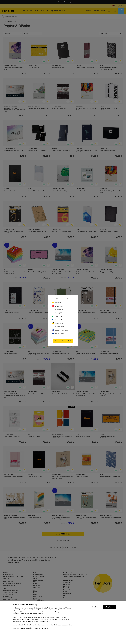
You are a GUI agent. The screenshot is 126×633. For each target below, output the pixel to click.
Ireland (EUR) (58, 316)
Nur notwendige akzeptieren (39, 628)
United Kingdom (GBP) (61, 330)
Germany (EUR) (59, 323)
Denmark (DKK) (59, 309)
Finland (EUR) (58, 313)
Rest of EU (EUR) (59, 333)
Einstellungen (95, 607)
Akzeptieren (109, 607)
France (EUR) (58, 320)
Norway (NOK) (59, 306)
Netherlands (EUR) (60, 326)
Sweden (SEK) (59, 302)
